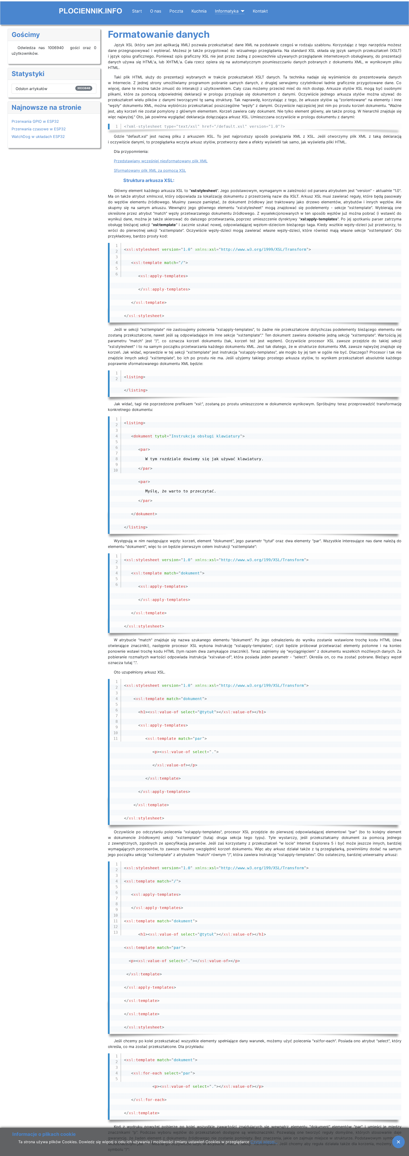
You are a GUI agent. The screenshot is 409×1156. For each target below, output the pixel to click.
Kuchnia (199, 11)
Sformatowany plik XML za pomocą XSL (150, 170)
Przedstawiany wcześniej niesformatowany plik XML (161, 161)
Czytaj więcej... (263, 1141)
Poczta (176, 11)
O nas (155, 11)
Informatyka (227, 11)
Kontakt (260, 11)
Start (137, 11)
